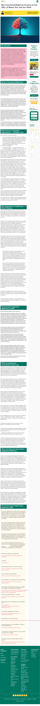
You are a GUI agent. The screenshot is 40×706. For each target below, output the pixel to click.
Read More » (31, 133)
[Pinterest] (37, 101)
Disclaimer (29, 699)
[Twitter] (33, 101)
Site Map (34, 699)
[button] (37, 1)
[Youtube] (35, 101)
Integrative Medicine (33, 146)
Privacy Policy (7, 699)
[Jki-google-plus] (36, 103)
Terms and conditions (15, 699)
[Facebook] (31, 101)
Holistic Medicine (33, 130)
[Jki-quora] (34, 103)
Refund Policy (23, 699)
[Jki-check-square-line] (32, 103)
